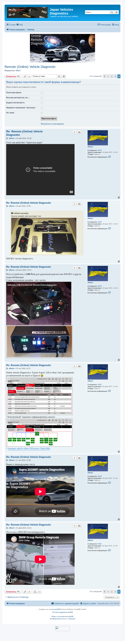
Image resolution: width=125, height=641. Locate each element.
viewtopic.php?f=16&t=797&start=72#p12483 (29, 448)
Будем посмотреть (15, 103)
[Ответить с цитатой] (79, 132)
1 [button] (108, 76)
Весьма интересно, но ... (17, 97)
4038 (100, 150)
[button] (104, 76)
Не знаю (10, 113)
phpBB (57, 609)
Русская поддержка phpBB (62, 612)
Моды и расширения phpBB (62, 616)
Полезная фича (13, 92)
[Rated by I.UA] (62, 628)
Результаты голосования (52, 124)
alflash (18, 70)
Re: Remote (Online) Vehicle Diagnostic (24, 133)
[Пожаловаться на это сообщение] (74, 132)
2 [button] (111, 76)
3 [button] (115, 76)
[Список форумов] (27, 11)
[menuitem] (19, 25)
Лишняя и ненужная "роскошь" (21, 108)
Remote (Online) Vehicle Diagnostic (30, 67)
